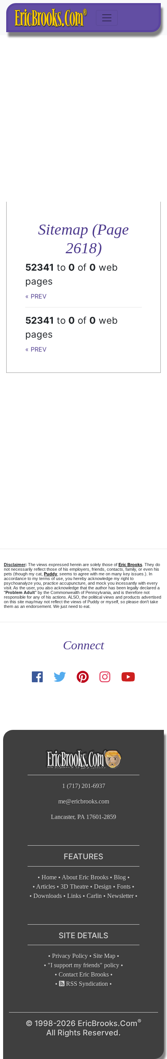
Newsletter (120, 896)
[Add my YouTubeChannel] (128, 677)
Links (74, 896)
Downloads (47, 896)
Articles (45, 886)
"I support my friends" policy (83, 965)
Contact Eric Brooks (84, 974)
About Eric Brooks (85, 877)
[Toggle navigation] (107, 18)
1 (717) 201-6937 (83, 786)
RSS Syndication (86, 983)
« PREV (36, 296)
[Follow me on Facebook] (37, 677)
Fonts (123, 886)
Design (102, 886)
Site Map (104, 956)
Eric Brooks (130, 564)
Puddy (50, 574)
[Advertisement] (83, 118)
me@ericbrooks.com (83, 801)
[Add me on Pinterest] (82, 677)
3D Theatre (75, 886)
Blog (120, 877)
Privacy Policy (70, 956)
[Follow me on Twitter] (59, 677)
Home (49, 877)
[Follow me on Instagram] (105, 677)
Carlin (94, 896)
